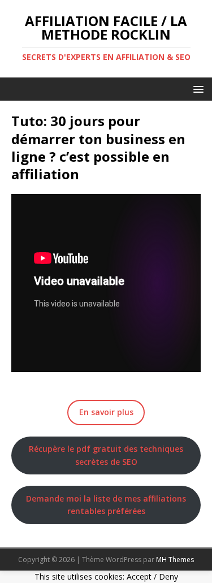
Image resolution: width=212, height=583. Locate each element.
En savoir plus (106, 412)
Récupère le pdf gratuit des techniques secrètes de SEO (106, 455)
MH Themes (175, 559)
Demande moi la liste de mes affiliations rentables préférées (106, 504)
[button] (196, 88)
